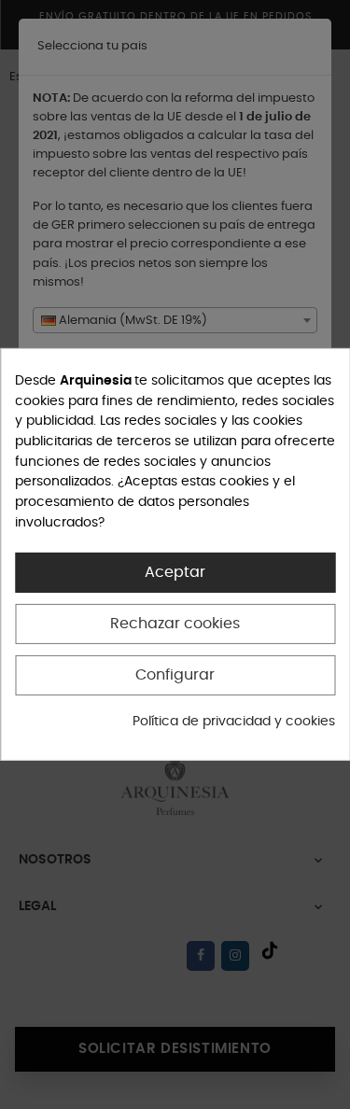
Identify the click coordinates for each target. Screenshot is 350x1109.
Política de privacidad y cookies (234, 720)
